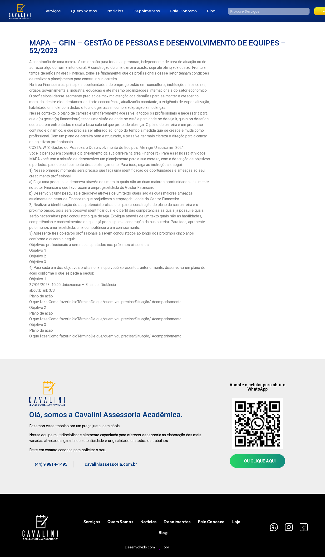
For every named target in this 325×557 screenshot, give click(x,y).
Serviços (53, 11)
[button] (257, 461)
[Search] (306, 11)
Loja (236, 521)
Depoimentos (146, 11)
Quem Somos (84, 11)
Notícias (115, 11)
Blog (211, 11)
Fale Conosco (183, 11)
